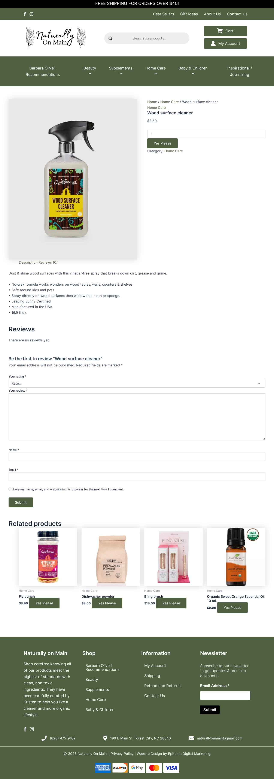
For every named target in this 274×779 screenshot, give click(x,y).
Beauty (89, 68)
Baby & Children (193, 68)
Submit (209, 709)
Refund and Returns (162, 685)
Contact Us (237, 14)
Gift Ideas (189, 14)
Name (14, 450)
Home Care (155, 68)
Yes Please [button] (44, 603)
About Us (212, 14)
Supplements (121, 68)
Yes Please (162, 143)
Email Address (214, 686)
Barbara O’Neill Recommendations (102, 667)
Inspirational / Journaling (239, 71)
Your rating (17, 376)
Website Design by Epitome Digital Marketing (173, 753)
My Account (155, 665)
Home (152, 102)
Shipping (152, 675)
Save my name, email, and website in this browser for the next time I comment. (68, 489)
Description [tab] (28, 262)
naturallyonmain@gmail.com (220, 738)
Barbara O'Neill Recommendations (43, 71)
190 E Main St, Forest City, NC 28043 (140, 738)
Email (13, 469)
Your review (18, 390)
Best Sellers (163, 14)
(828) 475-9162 (63, 738)
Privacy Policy (122, 753)
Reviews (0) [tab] (48, 262)
